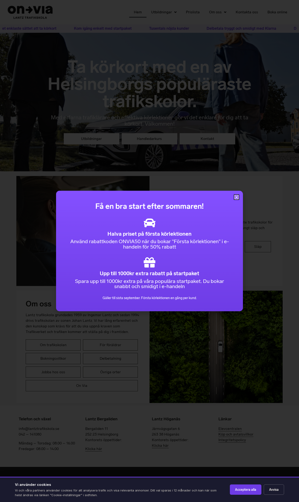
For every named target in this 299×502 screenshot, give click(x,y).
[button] (236, 197)
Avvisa (274, 490)
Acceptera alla (245, 490)
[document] (149, 251)
